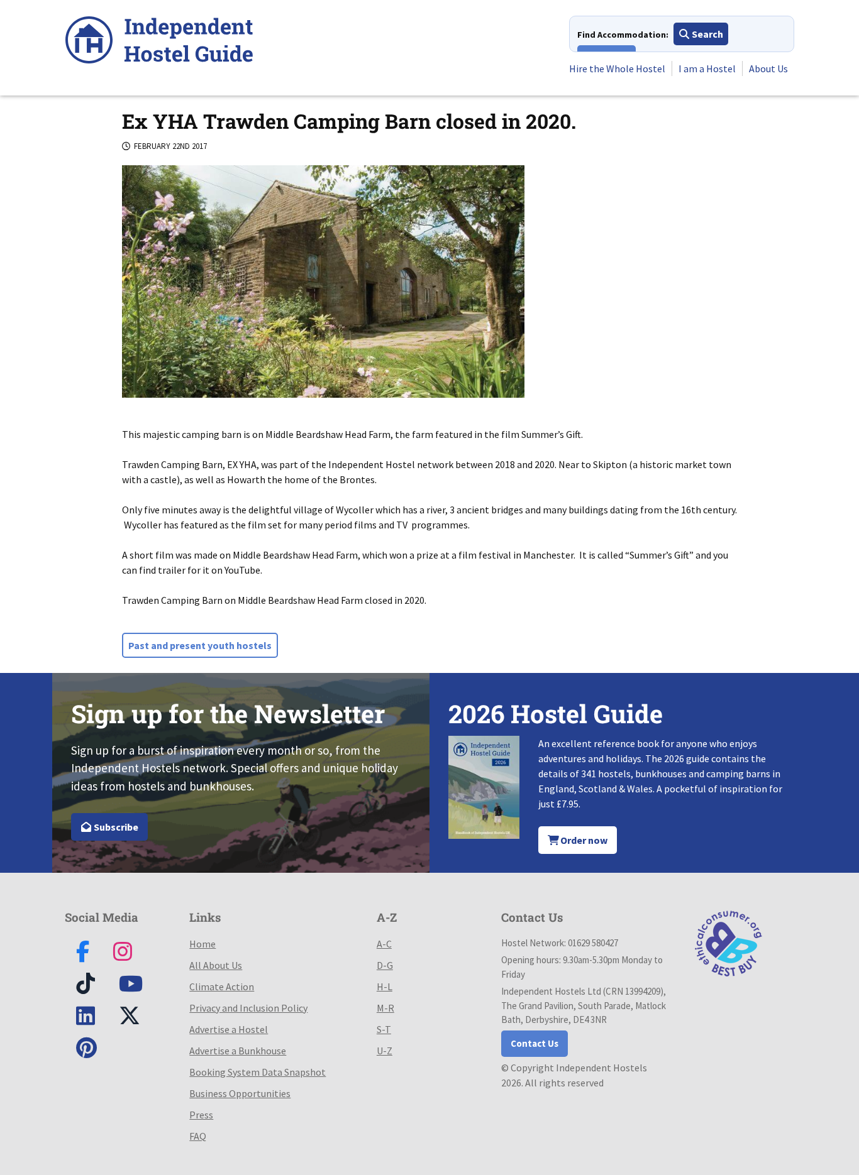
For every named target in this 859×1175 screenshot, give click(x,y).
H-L (384, 986)
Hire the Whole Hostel (617, 68)
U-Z (384, 1050)
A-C (384, 943)
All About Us (215, 965)
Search (706, 34)
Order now (582, 840)
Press (201, 1114)
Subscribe (115, 827)
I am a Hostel (707, 68)
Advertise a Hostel (228, 1029)
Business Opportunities (240, 1093)
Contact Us (534, 1043)
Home (202, 943)
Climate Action (221, 986)
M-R (385, 1008)
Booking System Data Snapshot (257, 1072)
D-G (385, 965)
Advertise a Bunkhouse (237, 1050)
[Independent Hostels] (159, 42)
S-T (384, 1029)
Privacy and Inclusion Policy (248, 1008)
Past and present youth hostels (200, 645)
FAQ (197, 1136)
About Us (768, 68)
